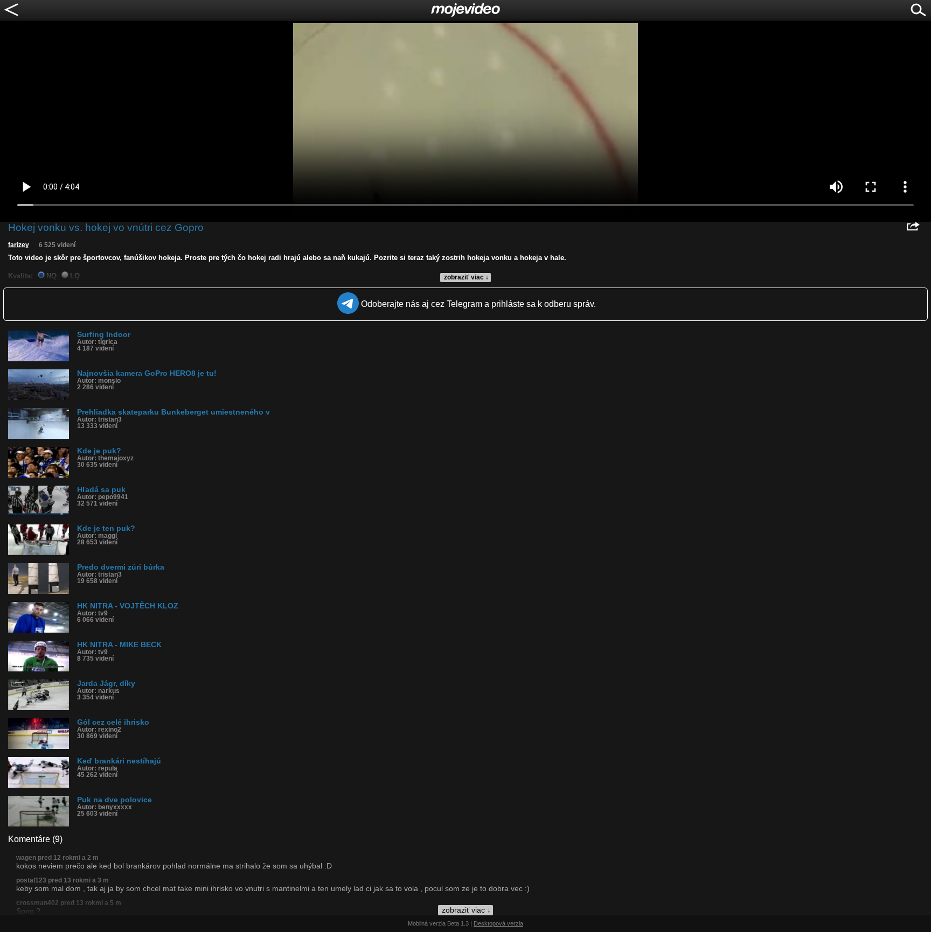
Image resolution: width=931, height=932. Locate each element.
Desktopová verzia (498, 923)
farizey (18, 245)
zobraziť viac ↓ (466, 277)
